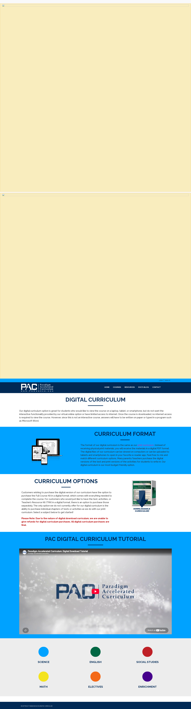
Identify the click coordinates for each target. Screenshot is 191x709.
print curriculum (146, 445)
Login (161, 380)
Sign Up (167, 380)
